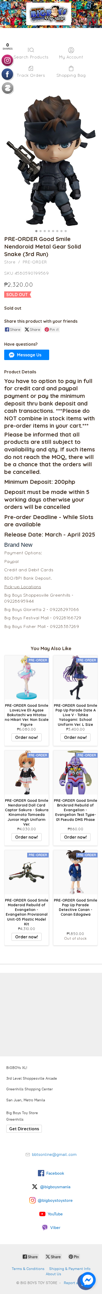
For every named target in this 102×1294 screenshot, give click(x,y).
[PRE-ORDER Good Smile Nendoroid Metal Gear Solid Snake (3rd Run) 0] (51, 160)
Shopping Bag (71, 75)
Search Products (31, 57)
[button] (26, 355)
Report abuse (75, 1283)
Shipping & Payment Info (69, 1269)
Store (9, 262)
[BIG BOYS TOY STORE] (48, 14)
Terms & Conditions (28, 1269)
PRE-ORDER (34, 262)
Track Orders (31, 75)
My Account (71, 57)
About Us (53, 1274)
